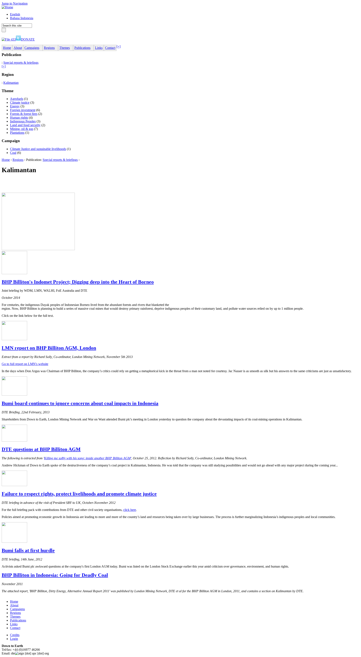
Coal (13, 152)
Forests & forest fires (23, 114)
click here (129, 510)
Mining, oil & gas (21, 129)
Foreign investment (22, 110)
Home (6, 160)
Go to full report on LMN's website (25, 364)
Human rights (19, 117)
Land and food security (25, 125)
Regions (18, 160)
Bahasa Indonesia (21, 18)
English (15, 14)
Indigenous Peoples (23, 121)
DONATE (28, 39)
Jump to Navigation (15, 3)
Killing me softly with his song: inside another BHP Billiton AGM (87, 458)
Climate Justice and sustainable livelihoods (38, 149)
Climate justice (19, 102)
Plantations (17, 132)
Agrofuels (16, 99)
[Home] (7, 7)
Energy (15, 106)
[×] (119, 46)
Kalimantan (11, 82)
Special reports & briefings (20, 62)
